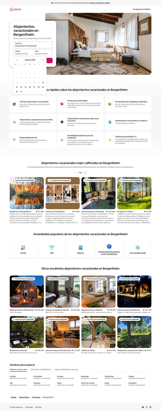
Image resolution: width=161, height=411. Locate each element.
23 (17, 87)
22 (43, 82)
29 (43, 87)
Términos (38, 407)
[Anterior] (76, 172)
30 (17, 92)
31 (21, 92)
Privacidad (29, 407)
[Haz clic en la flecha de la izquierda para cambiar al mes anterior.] (17, 60)
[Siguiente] (85, 172)
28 (39, 87)
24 (21, 87)
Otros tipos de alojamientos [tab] (41, 369)
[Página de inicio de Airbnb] (15, 9)
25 (25, 87)
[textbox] (23, 53)
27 (34, 87)
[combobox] (33, 45)
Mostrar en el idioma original (100, 3)
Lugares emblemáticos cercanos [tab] (66, 369)
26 (30, 87)
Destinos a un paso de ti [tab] (18, 369)
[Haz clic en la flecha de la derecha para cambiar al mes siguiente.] (42, 60)
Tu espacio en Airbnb (141, 9)
